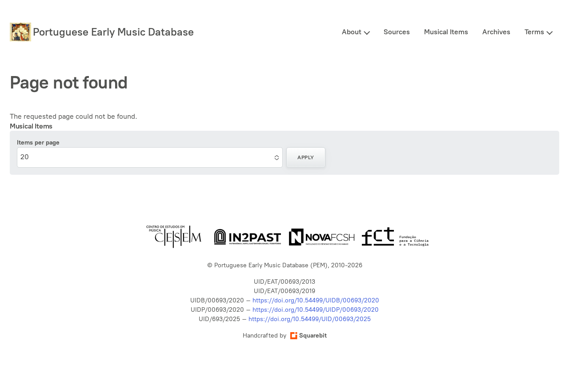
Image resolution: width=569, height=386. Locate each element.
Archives (496, 32)
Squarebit (313, 335)
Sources (397, 32)
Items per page (38, 142)
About (351, 32)
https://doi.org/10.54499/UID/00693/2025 (309, 319)
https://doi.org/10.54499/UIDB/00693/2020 (315, 300)
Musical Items (446, 32)
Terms (534, 32)
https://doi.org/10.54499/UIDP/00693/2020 (315, 310)
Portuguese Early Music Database (113, 31)
